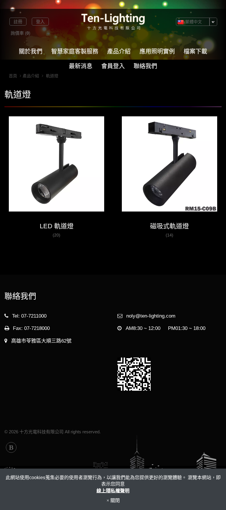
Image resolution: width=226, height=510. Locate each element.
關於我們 (30, 51)
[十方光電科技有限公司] (113, 21)
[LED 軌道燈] (56, 168)
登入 (40, 21)
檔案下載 (195, 51)
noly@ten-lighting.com (150, 316)
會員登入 (113, 66)
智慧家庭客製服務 (74, 51)
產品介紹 (119, 51)
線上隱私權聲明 (113, 490)
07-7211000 (33, 316)
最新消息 (80, 66)
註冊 (18, 21)
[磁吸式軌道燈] (169, 168)
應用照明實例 (157, 51)
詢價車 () (20, 33)
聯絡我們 (145, 66)
